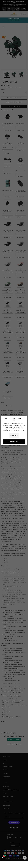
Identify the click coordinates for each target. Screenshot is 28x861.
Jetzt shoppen (14, 441)
